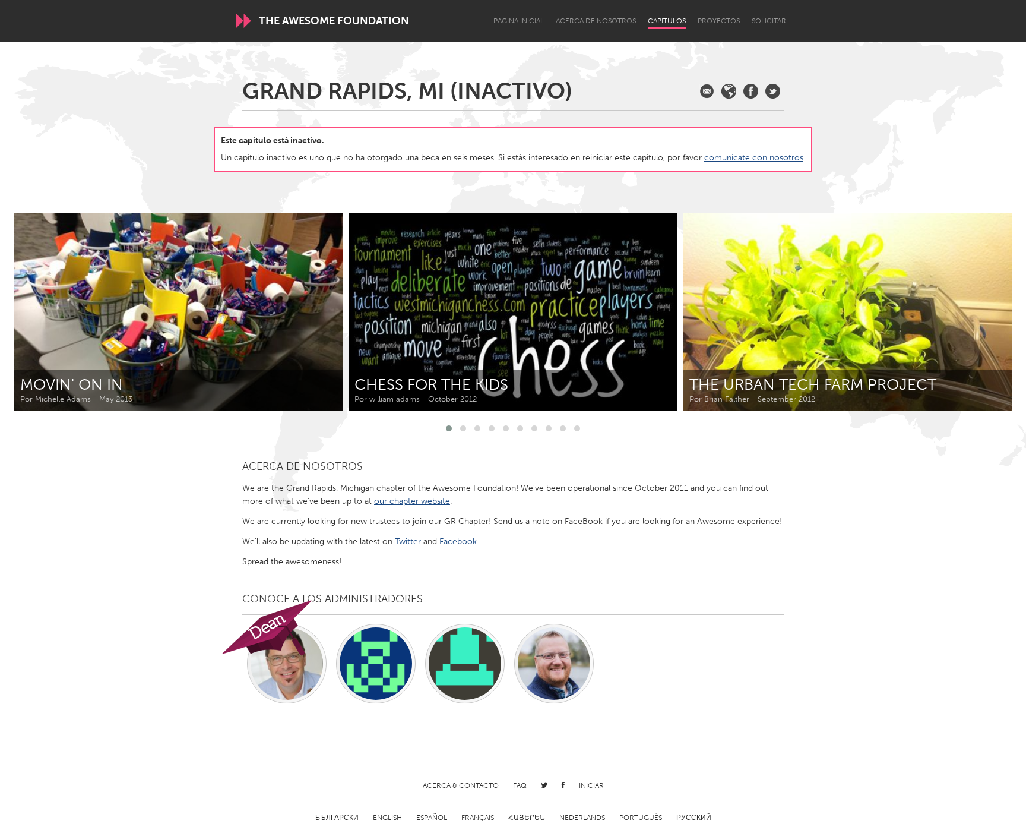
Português (640, 817)
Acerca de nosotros (596, 21)
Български (337, 817)
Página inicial (518, 21)
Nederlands (582, 817)
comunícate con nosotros (753, 158)
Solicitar (769, 21)
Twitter (408, 541)
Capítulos (667, 21)
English (387, 817)
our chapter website (412, 501)
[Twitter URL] (772, 91)
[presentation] (976, 312)
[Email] (706, 91)
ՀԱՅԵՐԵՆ (526, 817)
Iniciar (591, 785)
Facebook (458, 541)
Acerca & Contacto (461, 785)
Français (477, 817)
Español (431, 817)
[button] (449, 428)
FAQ (520, 785)
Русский (693, 817)
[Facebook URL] (750, 91)
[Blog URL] (728, 91)
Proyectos (719, 21)
